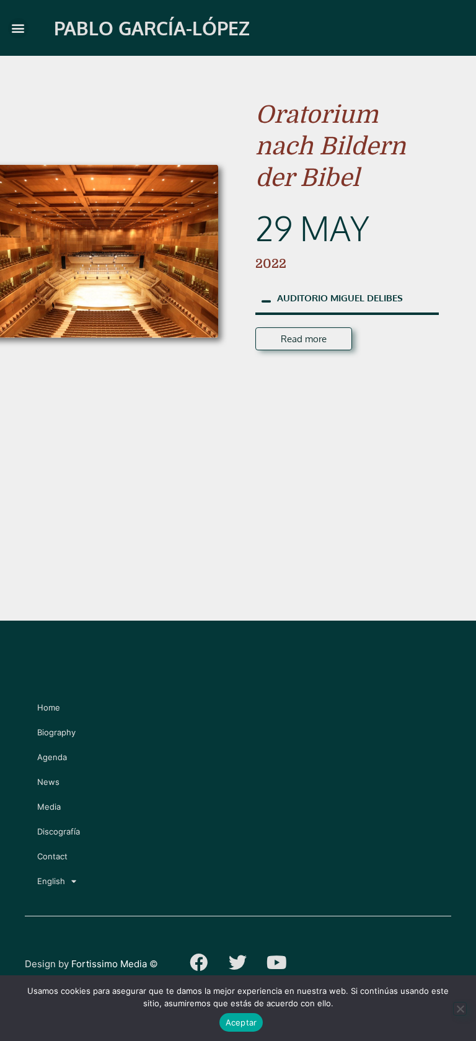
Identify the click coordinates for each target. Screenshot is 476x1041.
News (48, 782)
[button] (18, 28)
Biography (56, 732)
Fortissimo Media (109, 964)
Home (48, 707)
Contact (52, 856)
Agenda (52, 757)
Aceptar (241, 1022)
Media (49, 807)
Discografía (58, 831)
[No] (460, 1009)
